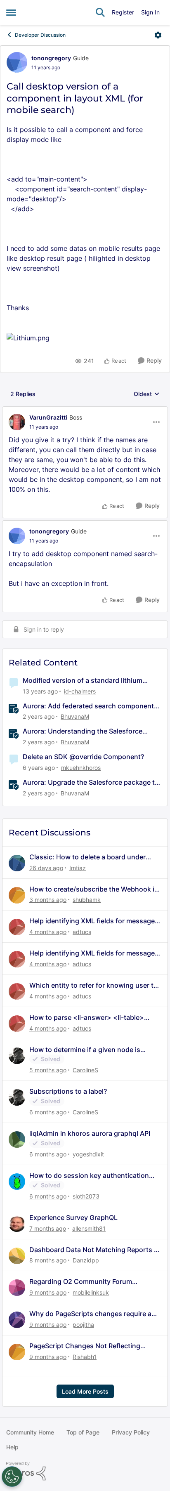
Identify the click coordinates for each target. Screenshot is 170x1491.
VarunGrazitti (48, 417)
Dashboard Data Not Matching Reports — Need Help (95, 1250)
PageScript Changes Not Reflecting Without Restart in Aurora (84, 1346)
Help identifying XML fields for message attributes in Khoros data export (92, 921)
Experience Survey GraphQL (73, 1217)
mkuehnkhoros (81, 767)
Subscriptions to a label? (68, 1091)
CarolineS (85, 1069)
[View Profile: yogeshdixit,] (17, 1139)
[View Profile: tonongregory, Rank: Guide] (17, 62)
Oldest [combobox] (147, 394)
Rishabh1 (85, 1356)
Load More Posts (85, 1391)
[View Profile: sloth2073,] (17, 1181)
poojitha (83, 1324)
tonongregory (51, 57)
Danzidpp (86, 1260)
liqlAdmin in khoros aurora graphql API (89, 1133)
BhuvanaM (75, 716)
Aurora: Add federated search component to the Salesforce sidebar (88, 706)
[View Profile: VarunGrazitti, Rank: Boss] (17, 422)
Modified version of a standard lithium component (82, 680)
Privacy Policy (131, 1432)
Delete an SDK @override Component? (83, 757)
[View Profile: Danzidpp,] (17, 1256)
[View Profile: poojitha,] (17, 1320)
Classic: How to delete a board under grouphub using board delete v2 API (87, 857)
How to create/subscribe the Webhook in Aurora (93, 889)
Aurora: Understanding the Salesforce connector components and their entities (87, 731)
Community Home (30, 1432)
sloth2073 (86, 1196)
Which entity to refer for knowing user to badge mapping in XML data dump (93, 985)
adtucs (82, 931)
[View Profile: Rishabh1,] (17, 1352)
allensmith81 (89, 1228)
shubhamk (87, 899)
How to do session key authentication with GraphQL (89, 1175)
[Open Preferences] (12, 1476)
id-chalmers (80, 691)
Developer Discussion (40, 35)
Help (12, 1447)
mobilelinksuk (91, 1292)
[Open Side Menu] (11, 12)
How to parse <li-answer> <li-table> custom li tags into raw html (86, 1017)
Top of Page (82, 1432)
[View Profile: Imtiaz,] (17, 863)
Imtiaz (77, 867)
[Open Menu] (158, 35)
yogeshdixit (88, 1154)
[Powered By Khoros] (85, 1471)
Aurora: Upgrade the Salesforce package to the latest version (91, 782)
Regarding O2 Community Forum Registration (80, 1281)
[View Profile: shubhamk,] (17, 895)
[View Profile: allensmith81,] (17, 1223)
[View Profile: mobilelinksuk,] (17, 1287)
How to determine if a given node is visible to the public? (84, 1049)
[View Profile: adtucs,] (17, 927)
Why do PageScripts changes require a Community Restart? (90, 1313)
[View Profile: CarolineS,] (17, 1055)
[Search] (100, 12)
